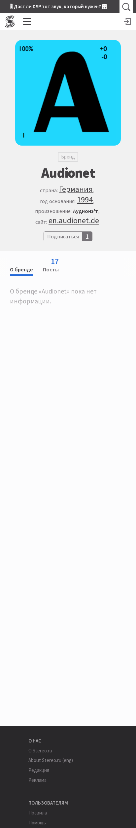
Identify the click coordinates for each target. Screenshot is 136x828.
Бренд (68, 157)
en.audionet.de (74, 220)
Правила (37, 813)
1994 (85, 199)
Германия (76, 189)
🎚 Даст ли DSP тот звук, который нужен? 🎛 (58, 6)
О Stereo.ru (40, 750)
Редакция (38, 770)
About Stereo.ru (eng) (50, 760)
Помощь (37, 822)
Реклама (37, 780)
